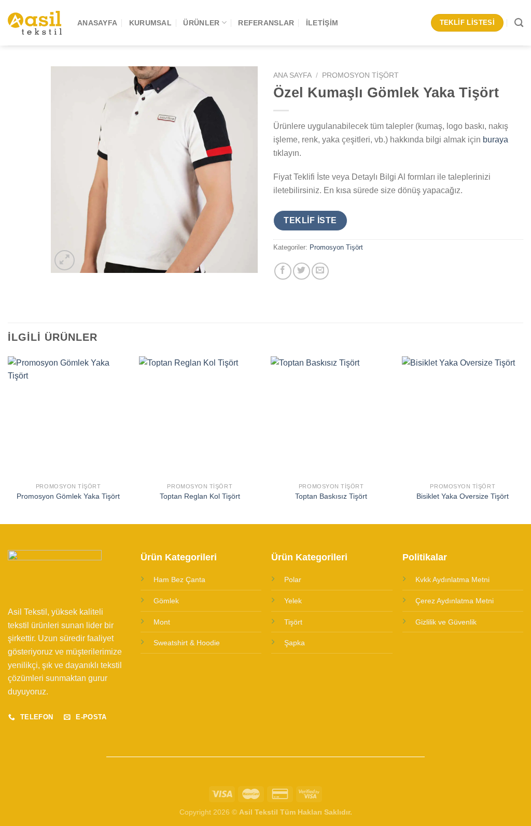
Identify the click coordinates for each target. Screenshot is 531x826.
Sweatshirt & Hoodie (186, 643)
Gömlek (166, 601)
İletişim (322, 23)
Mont (161, 622)
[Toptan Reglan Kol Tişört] (199, 416)
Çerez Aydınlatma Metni (454, 601)
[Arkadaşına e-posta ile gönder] (320, 271)
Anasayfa (97, 23)
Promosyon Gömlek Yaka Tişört (68, 496)
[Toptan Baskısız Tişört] (331, 416)
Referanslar (266, 23)
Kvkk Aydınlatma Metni (452, 579)
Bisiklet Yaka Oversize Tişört (462, 496)
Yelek (293, 601)
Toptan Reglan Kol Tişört (200, 496)
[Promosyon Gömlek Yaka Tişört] (68, 416)
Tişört (293, 622)
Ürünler (201, 23)
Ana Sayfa (292, 75)
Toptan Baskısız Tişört (331, 496)
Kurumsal (150, 23)
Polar (292, 579)
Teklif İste (310, 220)
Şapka (294, 643)
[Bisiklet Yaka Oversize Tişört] (462, 416)
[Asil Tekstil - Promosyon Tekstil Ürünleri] (35, 23)
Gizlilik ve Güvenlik (446, 622)
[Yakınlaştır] (64, 260)
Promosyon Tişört (360, 75)
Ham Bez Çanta (179, 579)
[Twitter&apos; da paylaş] (301, 271)
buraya (495, 139)
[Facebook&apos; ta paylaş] (282, 271)
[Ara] (518, 23)
